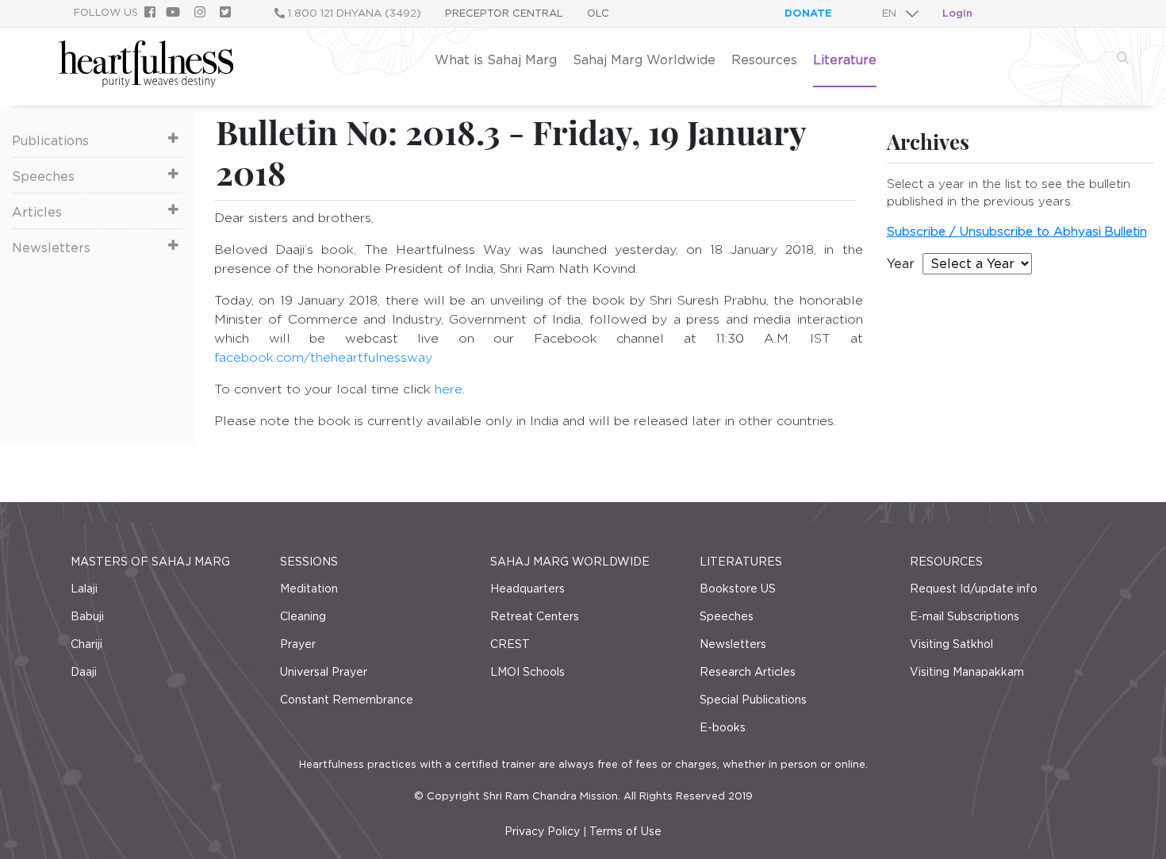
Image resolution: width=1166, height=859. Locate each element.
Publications (50, 140)
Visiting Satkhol (951, 644)
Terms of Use (625, 831)
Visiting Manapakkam (967, 671)
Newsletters (51, 247)
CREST (510, 644)
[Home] (146, 82)
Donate (808, 13)
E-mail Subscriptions (964, 616)
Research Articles (748, 671)
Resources (764, 59)
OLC (598, 13)
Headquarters (527, 588)
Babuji (87, 616)
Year (901, 263)
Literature (844, 59)
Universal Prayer (323, 671)
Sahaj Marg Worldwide (644, 59)
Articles (37, 212)
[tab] (97, 139)
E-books (723, 727)
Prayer (298, 644)
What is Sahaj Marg (496, 59)
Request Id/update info (974, 588)
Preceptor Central (504, 13)
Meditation (309, 588)
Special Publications (753, 699)
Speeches (43, 176)
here (448, 389)
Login (957, 13)
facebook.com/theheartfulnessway (323, 357)
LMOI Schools (527, 671)
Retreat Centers (534, 616)
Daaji (84, 671)
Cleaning (303, 616)
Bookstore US (738, 588)
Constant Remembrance (346, 699)
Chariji (86, 644)
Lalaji (84, 588)
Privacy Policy (542, 831)
